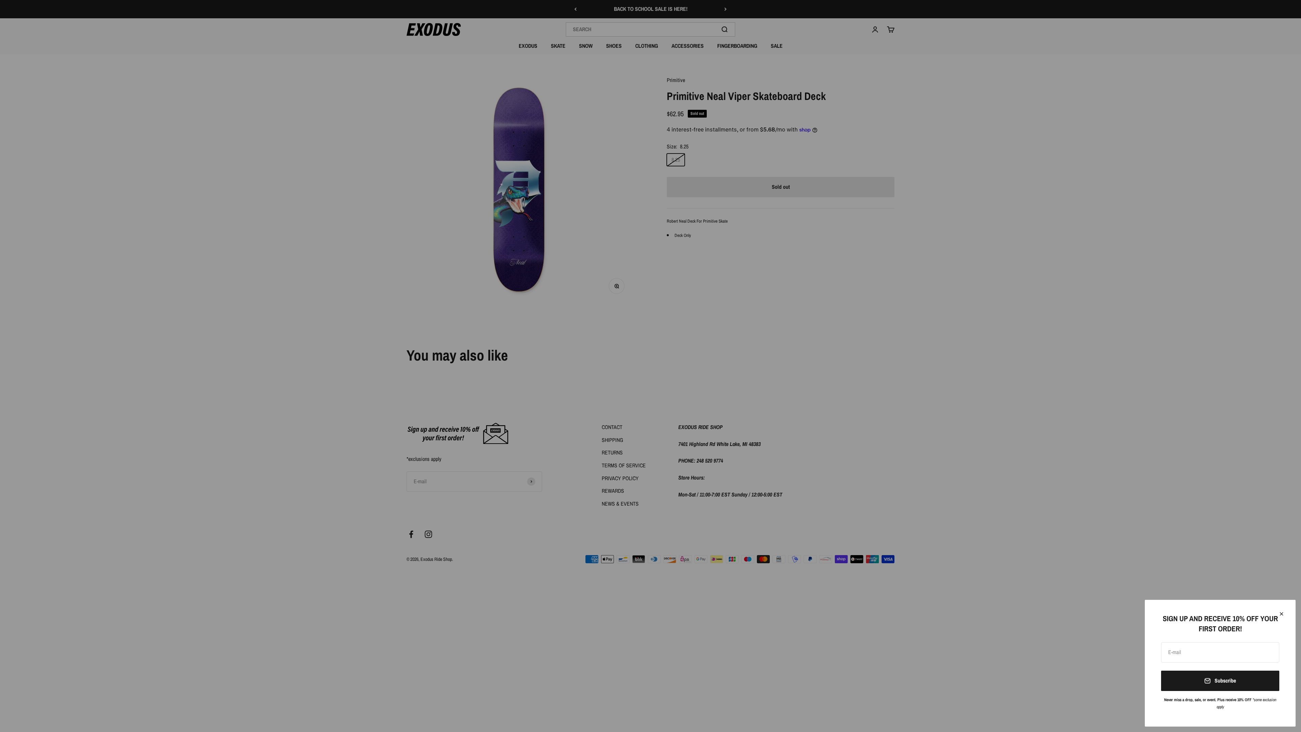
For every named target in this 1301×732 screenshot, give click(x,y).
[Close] (1281, 614)
